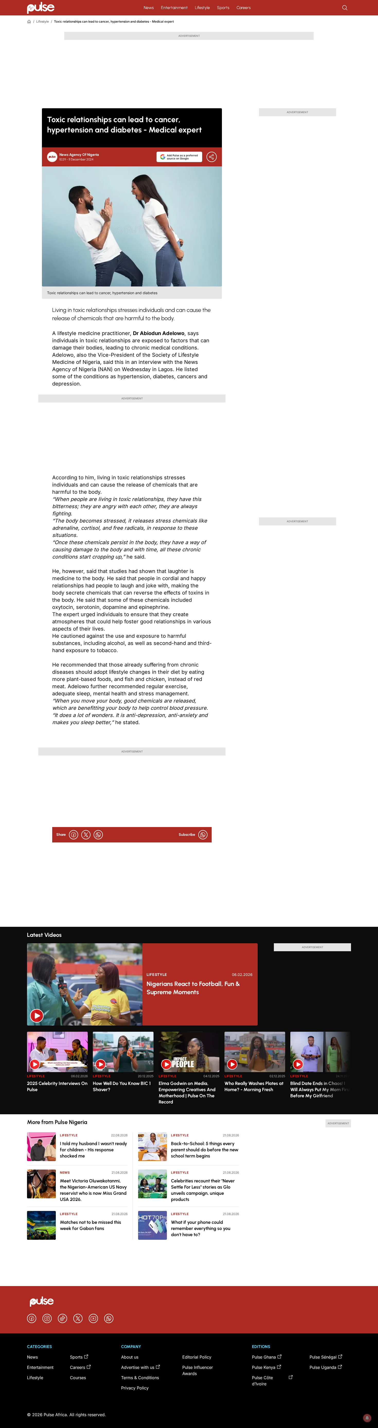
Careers (244, 7)
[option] (57, 1071)
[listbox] (189, 1070)
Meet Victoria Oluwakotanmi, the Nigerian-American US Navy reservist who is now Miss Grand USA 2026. (93, 1190)
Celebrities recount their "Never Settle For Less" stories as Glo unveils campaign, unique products (203, 1190)
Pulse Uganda (323, 1367)
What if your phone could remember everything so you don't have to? (200, 1228)
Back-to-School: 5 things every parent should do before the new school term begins (204, 1150)
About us (129, 1357)
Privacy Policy (135, 1387)
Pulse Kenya (263, 1367)
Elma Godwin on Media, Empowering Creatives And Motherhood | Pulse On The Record (187, 1093)
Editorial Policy (196, 1357)
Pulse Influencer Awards (197, 1370)
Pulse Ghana (264, 1357)
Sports (223, 7)
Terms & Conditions (140, 1377)
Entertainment (174, 7)
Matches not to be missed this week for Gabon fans (90, 1225)
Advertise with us (137, 1367)
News (149, 7)
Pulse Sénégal (323, 1357)
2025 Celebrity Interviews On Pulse (57, 1086)
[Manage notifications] (367, 1418)
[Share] (211, 157)
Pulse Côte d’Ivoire (262, 1380)
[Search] (345, 7)
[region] (189, 1070)
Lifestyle (202, 7)
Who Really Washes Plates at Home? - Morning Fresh (253, 1086)
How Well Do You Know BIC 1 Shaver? (122, 1086)
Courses (78, 1377)
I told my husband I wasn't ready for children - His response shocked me (93, 1150)
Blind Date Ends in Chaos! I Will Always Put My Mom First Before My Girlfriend (320, 1090)
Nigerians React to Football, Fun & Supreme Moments (193, 988)
